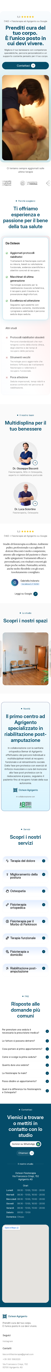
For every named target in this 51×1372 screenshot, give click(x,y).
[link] (35, 462)
